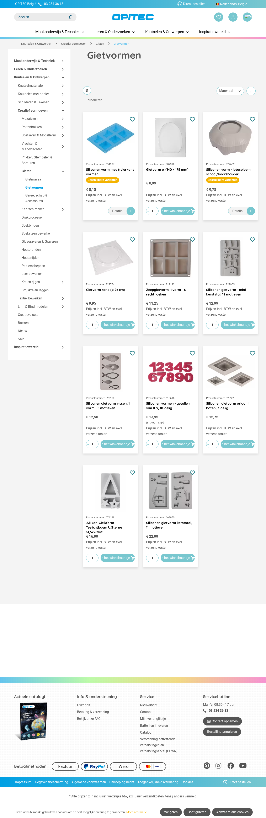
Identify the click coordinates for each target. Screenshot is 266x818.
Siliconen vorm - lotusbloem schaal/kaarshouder (228, 171)
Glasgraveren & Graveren (40, 242)
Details (117, 211)
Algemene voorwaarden (88, 782)
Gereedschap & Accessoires (36, 198)
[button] (61, 61)
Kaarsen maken (33, 209)
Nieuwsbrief (149, 705)
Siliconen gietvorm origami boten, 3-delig (227, 405)
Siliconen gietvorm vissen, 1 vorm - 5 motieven (108, 405)
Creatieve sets (28, 315)
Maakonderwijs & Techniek (34, 61)
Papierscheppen (33, 266)
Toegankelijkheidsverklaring (158, 782)
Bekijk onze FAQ (89, 719)
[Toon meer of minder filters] (251, 91)
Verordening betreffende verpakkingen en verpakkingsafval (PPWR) (158, 745)
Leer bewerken (32, 274)
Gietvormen (34, 187)
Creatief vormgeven (33, 110)
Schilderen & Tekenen (33, 102)
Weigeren (171, 812)
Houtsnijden (30, 258)
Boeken (23, 323)
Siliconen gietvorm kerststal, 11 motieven (169, 525)
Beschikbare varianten (102, 180)
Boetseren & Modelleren (39, 135)
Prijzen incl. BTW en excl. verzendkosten (104, 198)
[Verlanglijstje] (218, 17)
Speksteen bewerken (37, 234)
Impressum (23, 782)
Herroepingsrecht (121, 782)
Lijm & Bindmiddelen (33, 307)
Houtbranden (31, 250)
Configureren (197, 812)
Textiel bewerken (30, 298)
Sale (21, 339)
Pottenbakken (32, 127)
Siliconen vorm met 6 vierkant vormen (110, 171)
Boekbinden (30, 225)
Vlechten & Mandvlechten (32, 146)
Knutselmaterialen (31, 86)
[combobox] (41, 17)
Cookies (187, 782)
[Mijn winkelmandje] (247, 17)
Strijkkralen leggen (35, 290)
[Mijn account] (233, 17)
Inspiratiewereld (26, 347)
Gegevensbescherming (51, 782)
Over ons (83, 705)
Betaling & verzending (93, 712)
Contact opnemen (225, 721)
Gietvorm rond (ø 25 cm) (105, 290)
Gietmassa (33, 179)
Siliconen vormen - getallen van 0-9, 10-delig (168, 405)
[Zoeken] (70, 17)
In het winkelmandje (175, 211)
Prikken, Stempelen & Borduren (37, 160)
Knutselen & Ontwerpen (31, 77)
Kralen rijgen (31, 282)
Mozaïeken (30, 119)
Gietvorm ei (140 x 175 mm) (167, 169)
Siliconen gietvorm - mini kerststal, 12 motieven (226, 292)
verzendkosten (153, 796)
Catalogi (146, 732)
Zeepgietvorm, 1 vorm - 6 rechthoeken (166, 292)
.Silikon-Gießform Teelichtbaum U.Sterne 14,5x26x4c (104, 525)
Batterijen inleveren (154, 726)
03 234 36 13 (53, 4)
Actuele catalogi (29, 696)
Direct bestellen (194, 4)
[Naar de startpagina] (133, 17)
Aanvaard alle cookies (232, 812)
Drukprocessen (32, 217)
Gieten (26, 171)
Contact (145, 712)
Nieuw (22, 331)
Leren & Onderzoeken (30, 69)
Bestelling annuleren (222, 732)
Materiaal (226, 91)
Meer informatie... (137, 812)
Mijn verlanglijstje (153, 719)
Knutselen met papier (33, 94)
